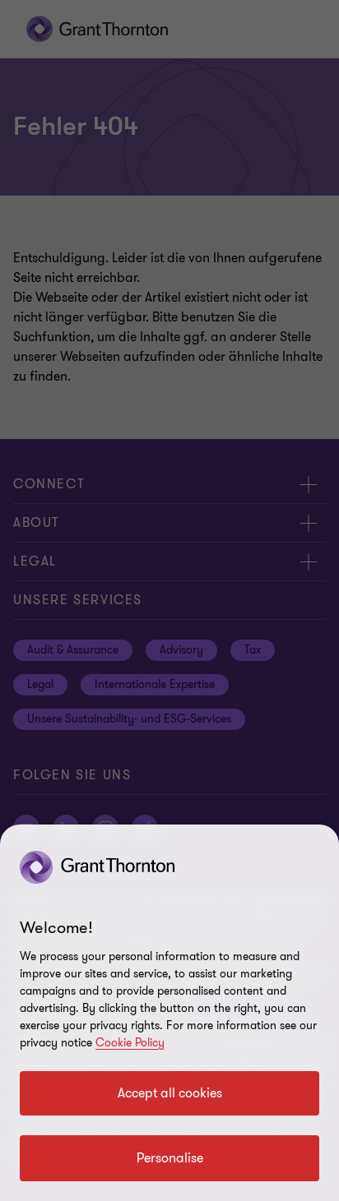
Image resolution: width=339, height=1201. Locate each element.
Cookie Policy (130, 1043)
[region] (169, 1013)
